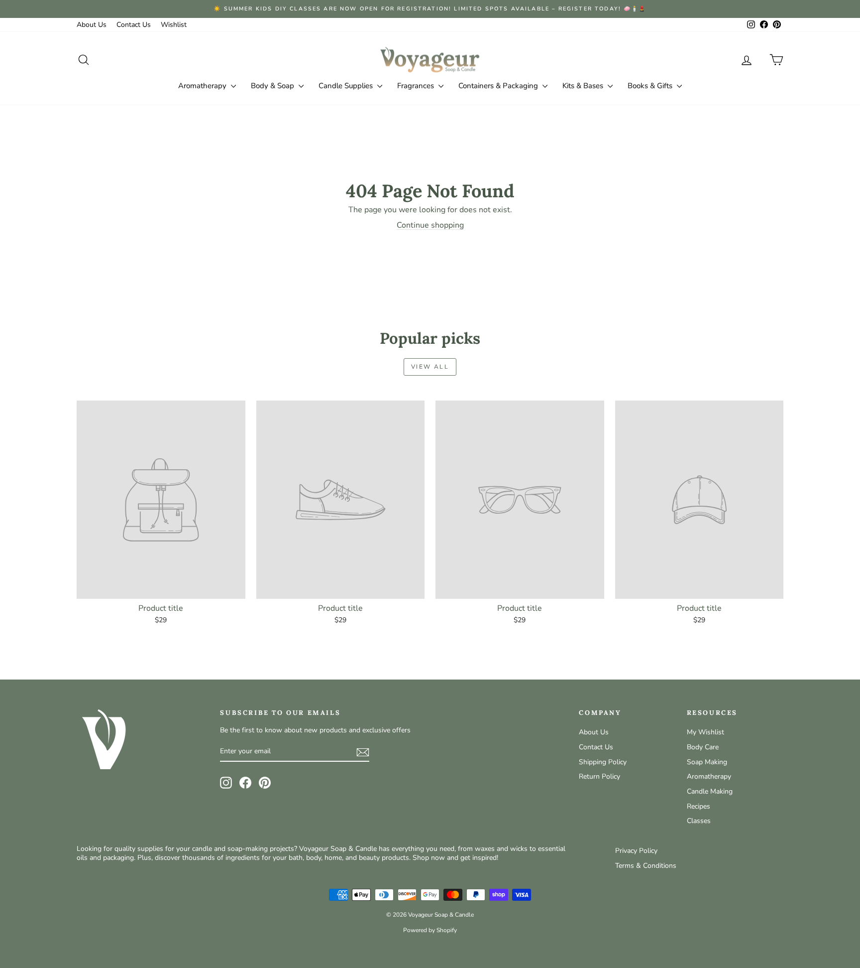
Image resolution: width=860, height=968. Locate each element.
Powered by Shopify (430, 930)
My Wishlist (705, 732)
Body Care (703, 747)
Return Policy (599, 776)
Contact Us (133, 24)
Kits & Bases (583, 86)
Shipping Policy (603, 762)
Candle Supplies (347, 86)
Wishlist (174, 24)
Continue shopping (430, 225)
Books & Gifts (651, 86)
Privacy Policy (636, 850)
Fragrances (416, 86)
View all (430, 367)
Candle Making (710, 791)
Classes (699, 821)
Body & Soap (273, 86)
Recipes (698, 806)
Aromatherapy (203, 86)
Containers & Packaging (499, 86)
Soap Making (707, 762)
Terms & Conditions (645, 865)
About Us (92, 24)
